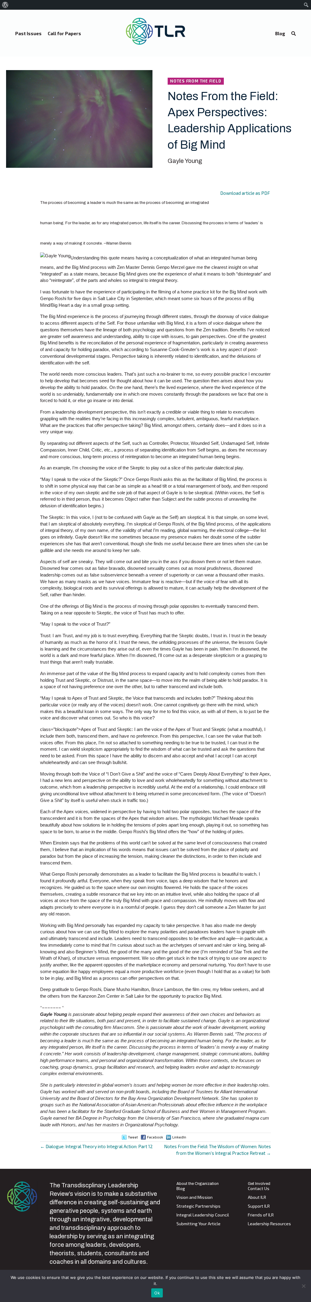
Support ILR (259, 1206)
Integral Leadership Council (202, 1215)
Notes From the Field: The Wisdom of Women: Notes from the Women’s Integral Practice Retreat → (217, 1150)
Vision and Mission (194, 1197)
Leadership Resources (269, 1224)
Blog (180, 1188)
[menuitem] (5, 5)
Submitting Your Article (198, 1224)
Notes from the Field (195, 81)
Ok (157, 1292)
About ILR (257, 1197)
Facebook (155, 1137)
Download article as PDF (245, 193)
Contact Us (258, 1188)
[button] (293, 33)
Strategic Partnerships (198, 1206)
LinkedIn (179, 1137)
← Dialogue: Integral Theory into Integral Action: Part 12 (96, 1146)
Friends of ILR (261, 1215)
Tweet (133, 1137)
